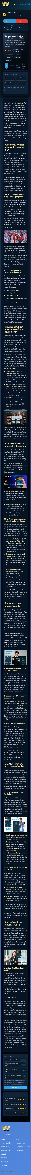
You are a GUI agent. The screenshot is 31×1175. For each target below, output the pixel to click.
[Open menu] (14, 4)
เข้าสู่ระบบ (10, 21)
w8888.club (5, 1134)
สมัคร (23, 21)
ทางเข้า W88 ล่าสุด (15, 1087)
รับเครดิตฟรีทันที (25, 4)
